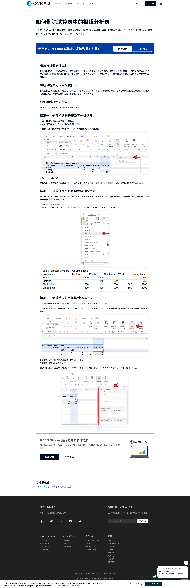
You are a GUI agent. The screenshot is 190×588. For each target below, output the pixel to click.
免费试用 (150, 3)
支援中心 (47, 487)
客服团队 (67, 487)
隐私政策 (84, 573)
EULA (105, 573)
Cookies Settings (136, 584)
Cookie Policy (74, 586)
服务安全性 (91, 573)
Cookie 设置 (111, 573)
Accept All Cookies (153, 584)
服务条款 (77, 573)
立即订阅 (142, 521)
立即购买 (137, 3)
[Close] (186, 583)
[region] (95, 584)
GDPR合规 (99, 573)
